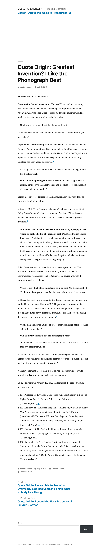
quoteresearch (26, 87)
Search (22, 12)
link (39, 424)
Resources (60, 12)
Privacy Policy (68, 544)
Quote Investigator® (30, 8)
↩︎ (38, 403)
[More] (70, 13)
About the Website (40, 12)
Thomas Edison (58, 469)
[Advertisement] (55, 38)
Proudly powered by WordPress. (47, 544)
